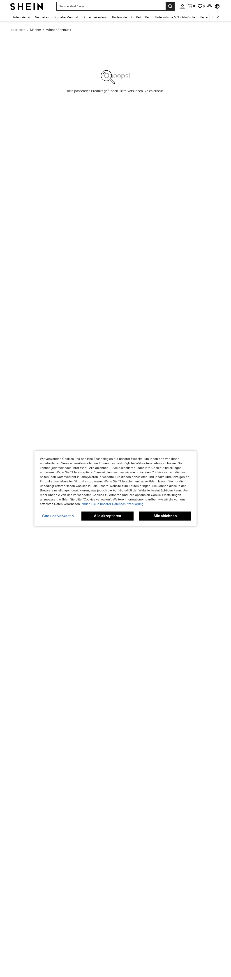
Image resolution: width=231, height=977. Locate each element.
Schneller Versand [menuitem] (66, 17)
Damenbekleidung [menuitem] (95, 17)
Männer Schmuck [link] (58, 30)
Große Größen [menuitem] (140, 17)
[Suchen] (170, 6)
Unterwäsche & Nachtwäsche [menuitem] (175, 17)
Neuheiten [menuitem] (42, 17)
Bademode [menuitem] (119, 17)
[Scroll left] (212, 17)
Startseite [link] (18, 30)
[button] (209, 6)
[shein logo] (26, 6)
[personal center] (182, 6)
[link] (191, 6)
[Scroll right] (217, 17)
